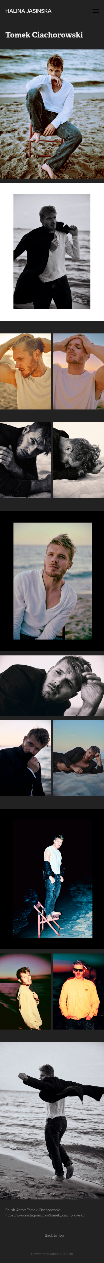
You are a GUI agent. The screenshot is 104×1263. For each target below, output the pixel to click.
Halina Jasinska (28, 11)
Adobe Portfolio (61, 1253)
